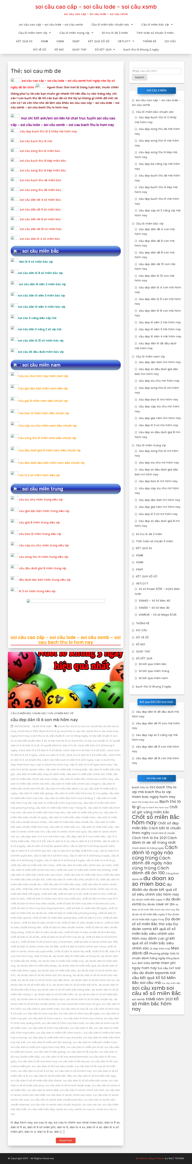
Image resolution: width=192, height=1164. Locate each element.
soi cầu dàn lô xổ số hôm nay (73, 1071)
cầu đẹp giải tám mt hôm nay (160, 507)
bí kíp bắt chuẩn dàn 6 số (31, 741)
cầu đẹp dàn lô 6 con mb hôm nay (44, 719)
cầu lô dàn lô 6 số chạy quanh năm (92, 846)
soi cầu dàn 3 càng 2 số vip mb (40, 329)
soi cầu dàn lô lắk (81, 1028)
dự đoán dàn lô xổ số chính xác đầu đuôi (44, 980)
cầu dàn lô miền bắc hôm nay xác (43, 812)
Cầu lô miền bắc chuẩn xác (110, 24)
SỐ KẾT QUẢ (103, 49)
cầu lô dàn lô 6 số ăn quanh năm (48, 846)
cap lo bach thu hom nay (52, 764)
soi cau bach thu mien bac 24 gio (78, 1004)
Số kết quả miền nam (153, 678)
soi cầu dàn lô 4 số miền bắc (40, 239)
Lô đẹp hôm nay (160, 948)
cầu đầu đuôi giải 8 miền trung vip (42, 568)
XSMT (76, 41)
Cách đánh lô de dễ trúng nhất (154, 840)
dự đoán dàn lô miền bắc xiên (57, 970)
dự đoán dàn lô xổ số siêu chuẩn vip (89, 999)
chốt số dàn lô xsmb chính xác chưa (83, 946)
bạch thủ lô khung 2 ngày (141, 49)
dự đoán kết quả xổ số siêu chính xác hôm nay (155, 892)
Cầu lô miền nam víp (32, 33)
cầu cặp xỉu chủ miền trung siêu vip (44, 545)
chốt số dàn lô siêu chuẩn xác (44, 932)
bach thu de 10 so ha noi (74, 726)
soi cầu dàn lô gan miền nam (41, 1009)
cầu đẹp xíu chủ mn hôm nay (159, 381)
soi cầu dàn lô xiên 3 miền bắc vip (41, 295)
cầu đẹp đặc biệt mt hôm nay (159, 500)
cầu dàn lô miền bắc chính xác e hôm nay (86, 779)
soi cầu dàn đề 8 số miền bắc (40, 219)
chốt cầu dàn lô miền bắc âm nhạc (32, 865)
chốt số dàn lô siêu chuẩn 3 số (41, 922)
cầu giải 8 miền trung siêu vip (39, 522)
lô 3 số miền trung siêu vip (37, 591)
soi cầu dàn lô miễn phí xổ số (85, 1047)
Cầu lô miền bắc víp (155, 24)
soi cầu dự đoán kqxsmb (156, 970)
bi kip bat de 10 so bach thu (65, 741)
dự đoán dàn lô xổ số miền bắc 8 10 (75, 985)
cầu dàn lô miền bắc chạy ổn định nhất (40, 774)
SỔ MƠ (59, 49)
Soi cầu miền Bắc (171, 983)
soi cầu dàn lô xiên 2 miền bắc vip (42, 284)
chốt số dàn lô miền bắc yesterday (55, 918)
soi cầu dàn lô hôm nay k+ (45, 1018)
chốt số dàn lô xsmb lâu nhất (73, 951)
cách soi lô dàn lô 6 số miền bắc (86, 755)
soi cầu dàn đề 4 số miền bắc (40, 200)
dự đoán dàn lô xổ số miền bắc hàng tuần (64, 989)
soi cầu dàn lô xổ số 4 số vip (35, 1071)
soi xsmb (138, 999)
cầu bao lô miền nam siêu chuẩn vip (44, 413)
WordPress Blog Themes (150, 1158)
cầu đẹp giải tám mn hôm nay (160, 418)
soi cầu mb (150, 982)
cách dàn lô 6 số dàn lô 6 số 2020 (40, 750)
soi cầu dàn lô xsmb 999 (42, 1090)
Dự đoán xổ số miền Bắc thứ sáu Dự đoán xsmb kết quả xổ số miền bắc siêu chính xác (156, 926)
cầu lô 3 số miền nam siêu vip (39, 475)
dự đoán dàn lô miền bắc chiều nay (61, 961)
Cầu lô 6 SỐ (38, 841)
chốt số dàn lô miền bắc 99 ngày (86, 908)
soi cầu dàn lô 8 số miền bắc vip (40, 273)
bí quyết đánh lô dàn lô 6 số (58, 745)
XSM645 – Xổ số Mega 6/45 (158, 615)
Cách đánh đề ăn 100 (150, 870)
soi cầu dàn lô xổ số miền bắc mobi (85, 1080)
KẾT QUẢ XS (24, 41)
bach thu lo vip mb (73, 731)
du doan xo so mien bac (153, 881)
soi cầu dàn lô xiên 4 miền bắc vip (41, 307)
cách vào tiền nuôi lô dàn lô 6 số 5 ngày (67, 760)
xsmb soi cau (64, 1109)
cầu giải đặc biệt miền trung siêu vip (44, 511)
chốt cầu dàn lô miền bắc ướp (61, 884)
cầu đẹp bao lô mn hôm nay (158, 399)
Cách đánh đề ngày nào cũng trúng (152, 863)
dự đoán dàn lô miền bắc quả (77, 965)
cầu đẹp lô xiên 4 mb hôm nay (160, 336)
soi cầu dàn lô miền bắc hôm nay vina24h (55, 1037)
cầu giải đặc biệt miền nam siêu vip (43, 388)
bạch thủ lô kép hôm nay (145, 802)
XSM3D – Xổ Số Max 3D (154, 608)
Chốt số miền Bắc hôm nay (156, 819)
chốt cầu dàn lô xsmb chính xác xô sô (93, 889)
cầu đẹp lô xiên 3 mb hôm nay (160, 329)
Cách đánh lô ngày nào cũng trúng (155, 852)
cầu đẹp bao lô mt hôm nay (158, 481)
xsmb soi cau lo (85, 1109)
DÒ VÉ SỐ (39, 49)
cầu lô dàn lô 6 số (58, 841)
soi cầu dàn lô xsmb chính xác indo (69, 1095)
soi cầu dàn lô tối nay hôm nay (37, 1061)
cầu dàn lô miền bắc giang (36, 793)
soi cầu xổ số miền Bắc (156, 990)
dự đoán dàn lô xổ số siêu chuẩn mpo (41, 999)
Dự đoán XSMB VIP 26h (158, 904)
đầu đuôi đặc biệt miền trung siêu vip (45, 580)
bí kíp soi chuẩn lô (96, 741)
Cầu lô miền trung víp (74, 33)
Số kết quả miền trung (154, 671)
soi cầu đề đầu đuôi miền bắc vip (41, 352)
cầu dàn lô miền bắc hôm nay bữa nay (57, 803)
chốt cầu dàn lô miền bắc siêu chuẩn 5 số (72, 879)
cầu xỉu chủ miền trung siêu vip (41, 499)
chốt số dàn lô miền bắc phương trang (72, 913)
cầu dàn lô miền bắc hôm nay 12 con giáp (81, 793)
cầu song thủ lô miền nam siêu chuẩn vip (47, 438)
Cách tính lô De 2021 (149, 838)
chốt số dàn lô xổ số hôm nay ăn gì (63, 937)
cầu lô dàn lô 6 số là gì (100, 860)
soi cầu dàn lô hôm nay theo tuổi (63, 1023)
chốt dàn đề (49, 894)
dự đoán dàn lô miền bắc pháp (37, 965)
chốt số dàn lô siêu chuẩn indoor (82, 922)
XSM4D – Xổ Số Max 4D (154, 600)
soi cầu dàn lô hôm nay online (83, 1018)
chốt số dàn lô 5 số (70, 894)
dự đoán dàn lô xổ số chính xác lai (93, 980)
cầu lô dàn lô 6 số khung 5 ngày (64, 860)
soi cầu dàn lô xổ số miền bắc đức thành (36, 1080)
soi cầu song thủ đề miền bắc (40, 190)
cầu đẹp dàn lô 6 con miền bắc (86, 836)
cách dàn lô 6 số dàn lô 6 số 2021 (84, 750)
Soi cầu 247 (166, 968)
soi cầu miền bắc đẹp (41, 1109)
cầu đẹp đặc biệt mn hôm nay (160, 362)
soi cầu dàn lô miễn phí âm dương (49, 1042)
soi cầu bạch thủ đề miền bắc (40, 180)
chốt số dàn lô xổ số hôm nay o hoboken (46, 942)
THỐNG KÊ (149, 41)
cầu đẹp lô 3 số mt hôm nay (158, 514)
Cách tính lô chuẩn (163, 833)
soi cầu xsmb (149, 988)
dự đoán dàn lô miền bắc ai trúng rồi (76, 956)
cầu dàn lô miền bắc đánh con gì (66, 788)
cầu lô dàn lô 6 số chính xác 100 (31, 851)
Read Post (66, 1140)
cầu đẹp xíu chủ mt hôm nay (159, 462)
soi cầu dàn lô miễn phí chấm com (95, 1042)
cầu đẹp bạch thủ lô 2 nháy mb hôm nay (48, 131)
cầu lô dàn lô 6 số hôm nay (51, 855)
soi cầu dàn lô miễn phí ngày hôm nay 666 (38, 1047)
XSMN (60, 41)
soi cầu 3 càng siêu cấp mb (37, 318)
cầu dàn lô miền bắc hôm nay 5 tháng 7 (70, 798)
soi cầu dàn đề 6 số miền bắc (40, 209)
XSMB (44, 41)
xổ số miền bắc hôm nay (155, 1004)
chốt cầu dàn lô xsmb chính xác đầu (45, 889)
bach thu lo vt (39, 736)
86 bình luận (44, 726)
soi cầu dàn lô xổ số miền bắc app (94, 1076)
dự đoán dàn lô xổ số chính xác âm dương (44, 975)
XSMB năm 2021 (159, 999)
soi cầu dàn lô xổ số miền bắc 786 (50, 1076)
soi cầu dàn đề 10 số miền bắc (41, 229)
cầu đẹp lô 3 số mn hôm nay (158, 425)
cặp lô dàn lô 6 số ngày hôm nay (91, 764)
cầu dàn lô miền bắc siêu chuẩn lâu (71, 822)
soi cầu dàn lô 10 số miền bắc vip (41, 340)
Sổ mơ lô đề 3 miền (115, 33)
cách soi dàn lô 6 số (51, 755)
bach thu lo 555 (28, 731)
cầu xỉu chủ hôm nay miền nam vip (43, 376)
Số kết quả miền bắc (153, 664)
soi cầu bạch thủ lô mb (36, 141)
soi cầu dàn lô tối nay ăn (82, 1052)
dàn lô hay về (42, 956)
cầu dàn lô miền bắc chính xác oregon (75, 784)
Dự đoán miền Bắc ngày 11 (148, 899)
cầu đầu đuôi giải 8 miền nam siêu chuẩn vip (50, 450)
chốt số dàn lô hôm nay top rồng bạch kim (37, 908)
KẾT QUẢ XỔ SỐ (99, 41)
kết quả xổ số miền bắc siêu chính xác (153, 943)
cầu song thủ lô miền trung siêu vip (43, 557)
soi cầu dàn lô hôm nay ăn (40, 1013)
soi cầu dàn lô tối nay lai (73, 1061)
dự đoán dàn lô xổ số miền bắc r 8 (55, 994)
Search (139, 77)
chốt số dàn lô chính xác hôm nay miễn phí (53, 898)
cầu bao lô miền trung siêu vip (40, 534)
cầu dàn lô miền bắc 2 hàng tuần (66, 769)
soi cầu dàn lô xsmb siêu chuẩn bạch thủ (56, 1099)
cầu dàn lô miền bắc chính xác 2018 (89, 774)
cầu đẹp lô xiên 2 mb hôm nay (160, 322)
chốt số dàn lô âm (94, 894)
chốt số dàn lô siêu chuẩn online (63, 927)
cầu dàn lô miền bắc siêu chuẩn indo (72, 817)
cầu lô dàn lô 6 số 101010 (86, 841)
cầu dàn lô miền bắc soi (65, 827)
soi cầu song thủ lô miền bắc (40, 151)
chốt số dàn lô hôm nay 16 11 (100, 898)
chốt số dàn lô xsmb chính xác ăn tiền (34, 946)
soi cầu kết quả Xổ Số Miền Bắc (154, 977)
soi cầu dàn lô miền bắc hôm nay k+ (59, 1032)
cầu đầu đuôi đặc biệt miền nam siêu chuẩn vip (52, 463)
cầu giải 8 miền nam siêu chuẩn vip (43, 401)
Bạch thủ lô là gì (49, 731)
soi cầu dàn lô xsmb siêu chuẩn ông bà (56, 1104)
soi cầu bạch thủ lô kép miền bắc (43, 161)
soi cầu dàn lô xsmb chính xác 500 (82, 1090)
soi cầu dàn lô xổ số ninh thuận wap (68, 1085)
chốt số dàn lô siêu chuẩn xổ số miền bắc (90, 932)
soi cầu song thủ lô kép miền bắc (43, 170)
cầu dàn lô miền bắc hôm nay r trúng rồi (61, 808)
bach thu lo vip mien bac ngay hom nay (154, 794)
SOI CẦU (170, 41)
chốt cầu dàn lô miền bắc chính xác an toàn (84, 865)
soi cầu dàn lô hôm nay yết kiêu (48, 1028)
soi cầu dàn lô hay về (74, 1009)
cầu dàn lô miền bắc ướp (97, 827)
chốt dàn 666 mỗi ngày (25, 894)
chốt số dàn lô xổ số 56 (25, 937)
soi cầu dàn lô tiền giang (49, 1052)
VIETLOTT (124, 41)
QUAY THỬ (79, 49)
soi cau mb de (91, 1104)
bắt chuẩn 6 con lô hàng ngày (69, 736)
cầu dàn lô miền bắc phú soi (85, 812)
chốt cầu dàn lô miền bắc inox (83, 875)
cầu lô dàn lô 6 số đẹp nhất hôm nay (75, 851)
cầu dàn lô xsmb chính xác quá (66, 831)
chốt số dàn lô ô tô (90, 918)
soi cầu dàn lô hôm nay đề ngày (79, 1013)
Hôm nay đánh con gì (150, 938)
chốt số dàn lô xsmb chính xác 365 (96, 942)
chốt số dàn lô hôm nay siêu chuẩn (33, 903)
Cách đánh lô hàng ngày (148, 848)
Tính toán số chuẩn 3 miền (155, 33)
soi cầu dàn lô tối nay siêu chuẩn (53, 1066)
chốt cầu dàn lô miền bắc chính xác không (84, 870)
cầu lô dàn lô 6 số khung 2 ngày (89, 855)
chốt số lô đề (100, 951)
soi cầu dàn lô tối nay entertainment (64, 1056)
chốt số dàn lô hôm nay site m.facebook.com (86, 903)
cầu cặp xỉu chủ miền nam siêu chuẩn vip (48, 425)
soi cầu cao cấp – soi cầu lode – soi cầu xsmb (96, 6)
